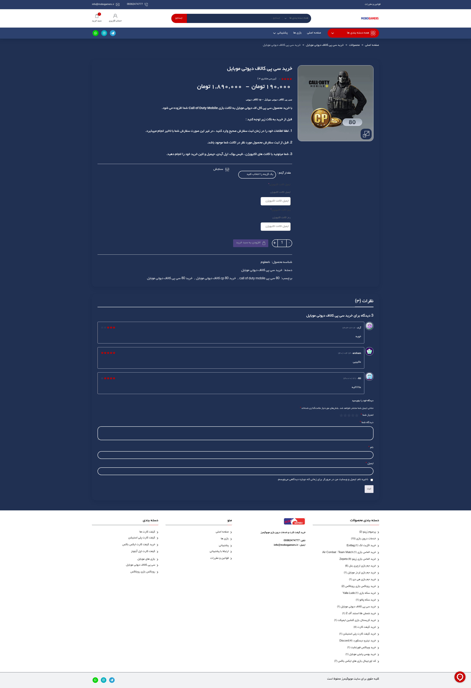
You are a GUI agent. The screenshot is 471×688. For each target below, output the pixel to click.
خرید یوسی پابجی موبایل (362, 654)
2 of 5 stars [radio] (353, 415)
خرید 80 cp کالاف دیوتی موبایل (216, 278)
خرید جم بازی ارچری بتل (362, 566)
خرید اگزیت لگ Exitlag (361, 545)
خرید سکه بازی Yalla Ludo (359, 593)
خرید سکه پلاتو (368, 600)
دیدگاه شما (366, 422)
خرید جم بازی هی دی (364, 579)
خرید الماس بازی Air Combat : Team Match (349, 552)
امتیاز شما (367, 415)
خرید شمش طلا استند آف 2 (361, 613)
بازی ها (297, 33)
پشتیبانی (282, 33)
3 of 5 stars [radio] (349, 415)
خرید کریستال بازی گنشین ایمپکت (357, 620)
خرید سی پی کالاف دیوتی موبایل (325, 45)
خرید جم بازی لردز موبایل (362, 573)
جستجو (179, 18)
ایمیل (369, 463)
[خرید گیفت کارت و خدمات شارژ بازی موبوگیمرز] (370, 18)
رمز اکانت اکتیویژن (276, 210)
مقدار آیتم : (284, 173)
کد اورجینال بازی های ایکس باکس (357, 661)
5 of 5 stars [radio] (341, 415)
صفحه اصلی (314, 33)
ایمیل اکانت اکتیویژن (276, 184)
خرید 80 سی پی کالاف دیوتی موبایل (169, 278)
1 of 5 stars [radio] (357, 415)
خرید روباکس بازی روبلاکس (360, 586)
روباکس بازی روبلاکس (142, 572)
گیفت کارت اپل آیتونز (143, 551)
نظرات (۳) (364, 301)
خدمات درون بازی (366, 539)
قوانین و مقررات (372, 4)
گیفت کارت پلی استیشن (141, 538)
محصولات (354, 45)
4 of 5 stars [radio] (345, 415)
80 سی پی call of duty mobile (259, 278)
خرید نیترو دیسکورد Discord (357, 641)
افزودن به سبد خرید (248, 242)
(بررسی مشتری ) (266, 79)
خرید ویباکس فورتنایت (363, 647)
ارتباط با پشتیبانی (219, 551)
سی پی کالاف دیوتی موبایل (140, 565)
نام (370, 447)
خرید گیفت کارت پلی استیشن (359, 634)
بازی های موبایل (146, 559)
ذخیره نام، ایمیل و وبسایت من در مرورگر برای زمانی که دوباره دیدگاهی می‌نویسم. (322, 479)
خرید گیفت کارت (366, 627)
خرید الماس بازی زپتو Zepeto (357, 559)
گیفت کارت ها (147, 532)
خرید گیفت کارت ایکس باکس (138, 544)
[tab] (364, 302)
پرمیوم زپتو (369, 532)
